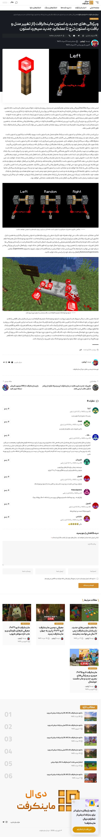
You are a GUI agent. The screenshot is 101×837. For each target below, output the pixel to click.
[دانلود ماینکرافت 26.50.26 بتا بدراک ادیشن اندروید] (90, 716)
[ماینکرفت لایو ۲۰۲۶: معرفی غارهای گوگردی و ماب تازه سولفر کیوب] (16, 612)
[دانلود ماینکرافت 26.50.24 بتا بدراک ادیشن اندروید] (90, 741)
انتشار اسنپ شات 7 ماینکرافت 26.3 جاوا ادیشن (67, 762)
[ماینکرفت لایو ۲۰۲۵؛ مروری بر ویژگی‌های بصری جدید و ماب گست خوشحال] (84, 657)
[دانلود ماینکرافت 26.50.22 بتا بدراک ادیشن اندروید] (90, 778)
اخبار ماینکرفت (94, 19)
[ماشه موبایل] (96, 2)
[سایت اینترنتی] (12, 362)
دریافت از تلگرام (84, 829)
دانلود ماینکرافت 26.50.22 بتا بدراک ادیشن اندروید (65, 774)
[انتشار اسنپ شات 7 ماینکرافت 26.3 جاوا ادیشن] (90, 765)
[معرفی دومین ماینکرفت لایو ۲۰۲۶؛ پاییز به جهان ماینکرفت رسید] (50, 612)
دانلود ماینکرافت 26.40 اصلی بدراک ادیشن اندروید (65, 750)
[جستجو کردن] (16, 3)
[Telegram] (3, 362)
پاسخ (5, 409)
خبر (80, 350)
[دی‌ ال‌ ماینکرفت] (86, 2)
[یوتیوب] (9, 362)
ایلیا (89, 408)
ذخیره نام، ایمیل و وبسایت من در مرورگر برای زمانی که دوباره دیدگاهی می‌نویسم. (69, 579)
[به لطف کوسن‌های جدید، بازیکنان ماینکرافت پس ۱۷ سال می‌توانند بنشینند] (84, 612)
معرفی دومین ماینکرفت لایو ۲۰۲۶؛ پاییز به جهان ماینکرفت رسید (51, 631)
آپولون (82, 41)
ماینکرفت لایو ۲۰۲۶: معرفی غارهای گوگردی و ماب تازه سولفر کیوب (17, 631)
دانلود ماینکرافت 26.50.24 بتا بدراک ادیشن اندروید (65, 737)
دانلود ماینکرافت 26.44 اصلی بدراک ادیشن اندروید (65, 725)
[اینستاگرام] (6, 362)
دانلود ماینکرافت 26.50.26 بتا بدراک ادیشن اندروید (65, 713)
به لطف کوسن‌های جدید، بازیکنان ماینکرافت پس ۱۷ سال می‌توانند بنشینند (84, 631)
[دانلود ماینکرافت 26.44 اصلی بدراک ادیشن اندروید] (90, 728)
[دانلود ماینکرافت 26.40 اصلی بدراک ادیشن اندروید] (90, 753)
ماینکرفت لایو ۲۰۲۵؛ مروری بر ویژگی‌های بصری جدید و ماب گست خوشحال (85, 677)
